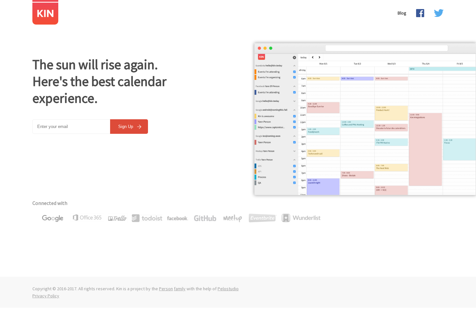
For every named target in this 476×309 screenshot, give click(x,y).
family (180, 289)
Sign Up (126, 126)
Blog (402, 13)
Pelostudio (228, 289)
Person (166, 289)
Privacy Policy (45, 296)
